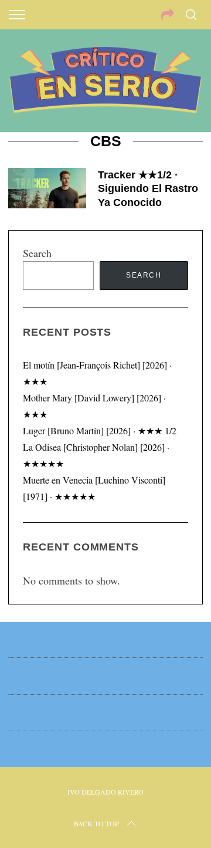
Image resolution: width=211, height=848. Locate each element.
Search (37, 253)
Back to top (96, 823)
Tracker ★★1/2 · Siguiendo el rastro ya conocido (148, 188)
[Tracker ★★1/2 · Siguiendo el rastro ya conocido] (47, 188)
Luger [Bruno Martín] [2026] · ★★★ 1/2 (99, 430)
